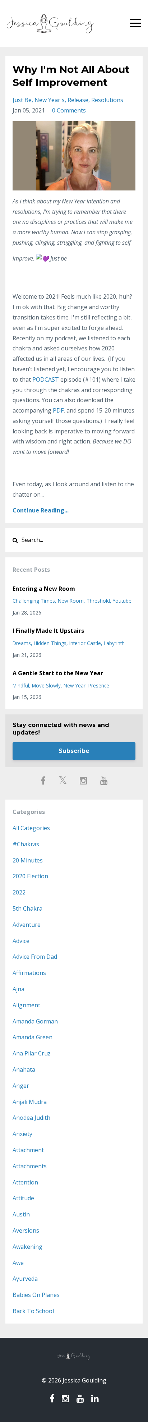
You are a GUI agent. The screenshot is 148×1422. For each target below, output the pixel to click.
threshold (98, 600)
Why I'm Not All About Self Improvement (71, 75)
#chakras (26, 844)
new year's (49, 100)
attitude (23, 1198)
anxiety (22, 1134)
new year (74, 685)
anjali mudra (30, 1102)
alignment (26, 1005)
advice (21, 941)
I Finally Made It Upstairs (48, 631)
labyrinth (114, 643)
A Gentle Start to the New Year (58, 673)
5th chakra (27, 908)
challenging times (34, 600)
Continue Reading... (41, 510)
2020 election (30, 876)
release (78, 100)
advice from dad (35, 957)
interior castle (85, 643)
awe (18, 1263)
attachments (30, 1166)
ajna (18, 989)
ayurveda (25, 1279)
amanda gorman (35, 1021)
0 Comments (69, 110)
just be (22, 100)
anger (21, 1086)
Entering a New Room (44, 589)
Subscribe (74, 750)
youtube (122, 600)
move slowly (46, 685)
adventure (27, 925)
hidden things (50, 643)
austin (21, 1214)
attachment (28, 1150)
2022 (19, 892)
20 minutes (28, 860)
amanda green (32, 1037)
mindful (21, 685)
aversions (26, 1230)
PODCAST (45, 379)
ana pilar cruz (32, 1053)
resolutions (107, 100)
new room (71, 600)
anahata (24, 1069)
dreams (22, 643)
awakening (27, 1247)
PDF (58, 410)
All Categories (31, 828)
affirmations (29, 973)
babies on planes (36, 1295)
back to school (33, 1311)
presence (98, 685)
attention (25, 1182)
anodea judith (31, 1118)
